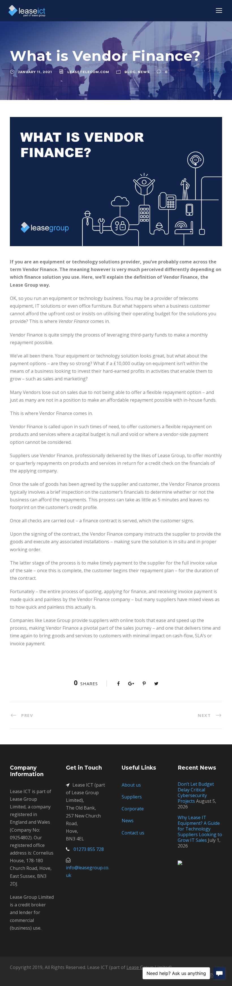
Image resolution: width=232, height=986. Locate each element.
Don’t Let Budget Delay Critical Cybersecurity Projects (196, 792)
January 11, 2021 (35, 72)
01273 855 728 (89, 849)
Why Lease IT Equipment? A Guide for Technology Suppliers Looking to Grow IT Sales (200, 828)
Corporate (133, 809)
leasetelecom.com (88, 72)
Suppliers (132, 797)
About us (131, 785)
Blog (130, 72)
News (144, 72)
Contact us (133, 833)
